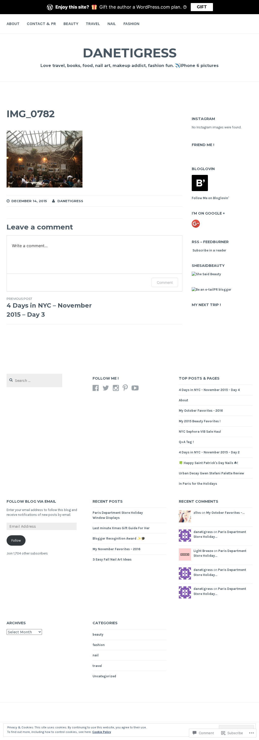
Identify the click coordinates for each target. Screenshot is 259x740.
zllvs (197, 513)
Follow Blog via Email (31, 501)
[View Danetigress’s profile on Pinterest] (125, 387)
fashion (131, 23)
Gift (202, 7)
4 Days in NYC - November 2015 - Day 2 (209, 452)
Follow (16, 540)
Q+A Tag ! (186, 442)
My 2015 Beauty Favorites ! (200, 421)
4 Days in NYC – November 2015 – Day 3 (49, 307)
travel (93, 23)
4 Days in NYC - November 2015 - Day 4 (209, 390)
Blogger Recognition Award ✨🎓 (119, 538)
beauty (70, 23)
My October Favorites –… (225, 513)
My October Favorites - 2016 (201, 410)
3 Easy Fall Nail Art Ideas (112, 559)
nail (111, 23)
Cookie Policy (101, 732)
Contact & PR (41, 23)
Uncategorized (104, 676)
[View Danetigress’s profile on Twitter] (105, 387)
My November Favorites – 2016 (116, 549)
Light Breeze (203, 551)
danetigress (130, 53)
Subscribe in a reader (209, 250)
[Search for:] (34, 381)
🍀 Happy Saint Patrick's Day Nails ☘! (208, 463)
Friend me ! (203, 145)
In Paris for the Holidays (198, 483)
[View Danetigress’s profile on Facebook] (96, 387)
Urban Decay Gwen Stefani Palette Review (211, 473)
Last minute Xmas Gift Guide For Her (121, 528)
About (13, 23)
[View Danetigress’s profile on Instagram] (116, 387)
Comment (165, 282)
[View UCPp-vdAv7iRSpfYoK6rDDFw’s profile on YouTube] (135, 387)
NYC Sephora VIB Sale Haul (200, 431)
